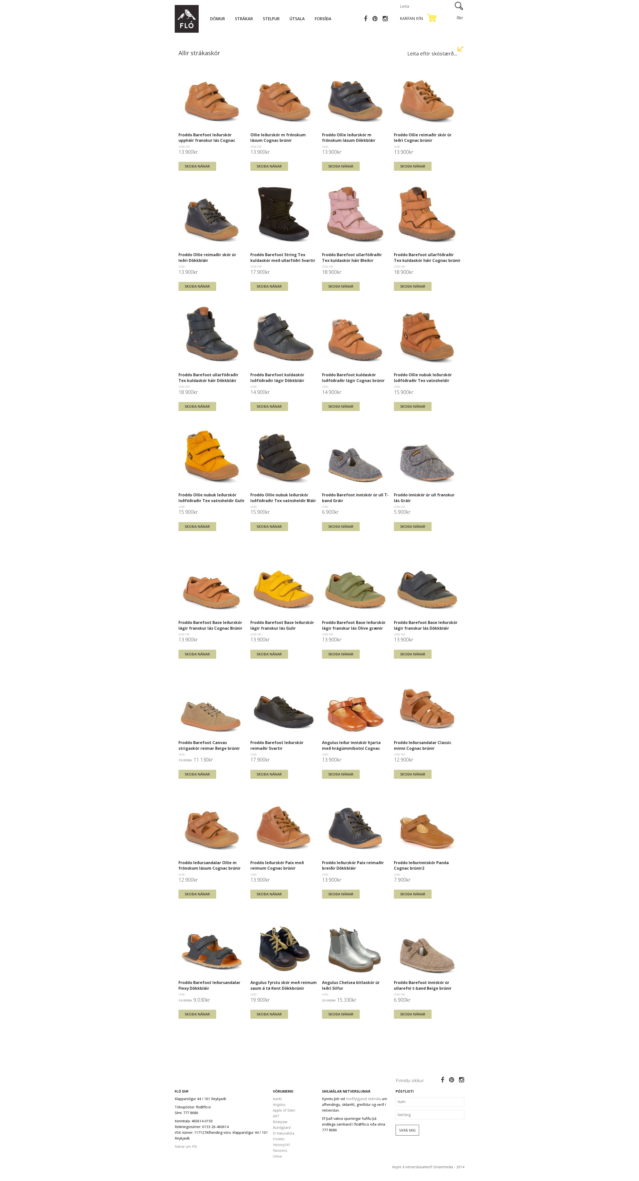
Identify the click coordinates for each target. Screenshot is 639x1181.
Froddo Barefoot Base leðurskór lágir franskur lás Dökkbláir (426, 625)
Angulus (279, 1104)
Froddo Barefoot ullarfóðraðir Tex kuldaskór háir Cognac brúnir (427, 257)
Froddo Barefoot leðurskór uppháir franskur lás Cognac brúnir (206, 137)
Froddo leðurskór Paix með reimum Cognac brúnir (277, 865)
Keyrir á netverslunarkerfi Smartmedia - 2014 (428, 1167)
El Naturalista (283, 1133)
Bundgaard (282, 1127)
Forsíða (323, 18)
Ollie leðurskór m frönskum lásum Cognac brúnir (278, 137)
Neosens (280, 1150)
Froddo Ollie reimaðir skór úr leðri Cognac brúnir (423, 137)
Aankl (277, 1098)
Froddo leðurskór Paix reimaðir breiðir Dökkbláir (353, 865)
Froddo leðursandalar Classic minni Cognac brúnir (422, 745)
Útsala (297, 18)
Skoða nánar (197, 166)
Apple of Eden (284, 1110)
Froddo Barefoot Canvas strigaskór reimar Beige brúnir (209, 745)
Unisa (277, 1156)
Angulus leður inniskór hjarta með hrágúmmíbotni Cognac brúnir (351, 745)
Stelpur (271, 18)
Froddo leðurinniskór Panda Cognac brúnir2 (421, 865)
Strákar (244, 18)
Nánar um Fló (186, 1146)
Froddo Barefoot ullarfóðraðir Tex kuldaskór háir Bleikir (352, 257)
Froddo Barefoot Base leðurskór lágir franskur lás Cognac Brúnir (210, 625)
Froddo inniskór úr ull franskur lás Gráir (424, 497)
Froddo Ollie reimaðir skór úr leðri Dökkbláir (207, 257)
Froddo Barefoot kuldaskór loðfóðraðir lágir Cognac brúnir (353, 377)
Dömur (217, 18)
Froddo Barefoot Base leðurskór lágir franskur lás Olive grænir (354, 625)
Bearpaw (280, 1121)
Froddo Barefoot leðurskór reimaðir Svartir (277, 745)
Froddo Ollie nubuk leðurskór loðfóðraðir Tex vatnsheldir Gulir (211, 497)
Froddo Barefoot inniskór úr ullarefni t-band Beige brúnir (423, 985)
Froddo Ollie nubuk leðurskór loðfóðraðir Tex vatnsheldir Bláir (283, 497)
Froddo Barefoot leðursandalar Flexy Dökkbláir (209, 985)
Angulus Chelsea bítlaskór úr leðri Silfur (351, 985)
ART (276, 1116)
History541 (281, 1144)
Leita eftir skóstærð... (432, 53)
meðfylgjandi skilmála (363, 1098)
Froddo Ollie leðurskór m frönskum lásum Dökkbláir (348, 137)
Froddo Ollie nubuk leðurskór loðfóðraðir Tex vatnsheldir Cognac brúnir (423, 377)
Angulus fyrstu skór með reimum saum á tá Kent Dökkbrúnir (283, 985)
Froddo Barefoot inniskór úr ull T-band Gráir (355, 497)
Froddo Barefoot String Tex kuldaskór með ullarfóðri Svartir (282, 257)
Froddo (279, 1139)
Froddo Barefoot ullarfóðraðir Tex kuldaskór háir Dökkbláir (208, 377)
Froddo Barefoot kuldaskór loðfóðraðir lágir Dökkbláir (277, 377)
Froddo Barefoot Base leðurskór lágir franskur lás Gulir (282, 625)
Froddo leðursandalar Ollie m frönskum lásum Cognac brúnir (209, 865)
